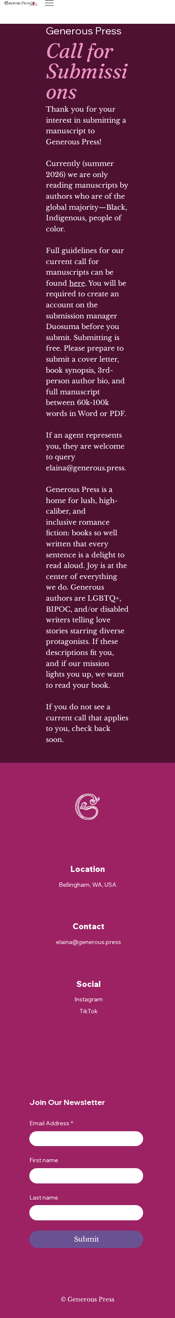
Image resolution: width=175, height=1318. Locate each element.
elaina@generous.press (85, 468)
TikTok (88, 1011)
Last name (43, 1197)
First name (43, 1160)
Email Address (51, 1123)
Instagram (88, 999)
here (77, 283)
